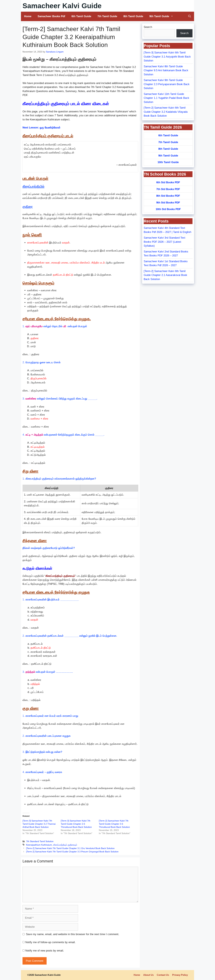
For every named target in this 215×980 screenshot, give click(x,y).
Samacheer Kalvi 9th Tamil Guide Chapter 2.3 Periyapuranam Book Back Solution (167, 84)
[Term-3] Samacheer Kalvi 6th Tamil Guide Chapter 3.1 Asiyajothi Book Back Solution (167, 56)
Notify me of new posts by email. (44, 950)
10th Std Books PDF (168, 209)
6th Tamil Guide (81, 16)
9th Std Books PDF (168, 202)
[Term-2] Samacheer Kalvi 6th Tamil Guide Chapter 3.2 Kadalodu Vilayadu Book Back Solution (166, 111)
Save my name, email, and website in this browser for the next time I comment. (72, 934)
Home (27, 16)
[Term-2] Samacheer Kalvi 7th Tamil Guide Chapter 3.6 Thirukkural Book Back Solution (114, 823)
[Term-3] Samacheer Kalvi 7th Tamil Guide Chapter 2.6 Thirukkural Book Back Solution (76, 823)
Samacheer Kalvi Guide (62, 6)
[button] (189, 16)
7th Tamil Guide (107, 16)
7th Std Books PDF (168, 189)
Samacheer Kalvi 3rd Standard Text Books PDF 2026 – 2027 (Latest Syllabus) (164, 241)
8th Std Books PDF (168, 195)
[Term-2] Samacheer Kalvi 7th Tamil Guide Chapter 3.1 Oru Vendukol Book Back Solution (70, 848)
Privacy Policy (180, 975)
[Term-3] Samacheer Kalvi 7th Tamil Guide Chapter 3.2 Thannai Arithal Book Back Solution (39, 823)
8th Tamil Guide (133, 16)
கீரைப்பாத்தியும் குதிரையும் (65, 845)
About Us (148, 975)
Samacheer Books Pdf (51, 16)
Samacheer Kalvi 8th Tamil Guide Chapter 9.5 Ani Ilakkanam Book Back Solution (166, 70)
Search (148, 27)
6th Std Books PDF (168, 182)
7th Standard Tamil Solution (40, 841)
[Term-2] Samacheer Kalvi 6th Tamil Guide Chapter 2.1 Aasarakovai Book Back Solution (165, 275)
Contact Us (163, 975)
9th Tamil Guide (159, 16)
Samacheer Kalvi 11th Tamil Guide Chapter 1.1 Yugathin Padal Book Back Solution (166, 98)
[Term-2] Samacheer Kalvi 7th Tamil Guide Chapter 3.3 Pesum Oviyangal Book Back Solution (72, 851)
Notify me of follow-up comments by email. (50, 942)
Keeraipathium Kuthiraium (39, 845)
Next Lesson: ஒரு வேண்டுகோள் (41, 127)
